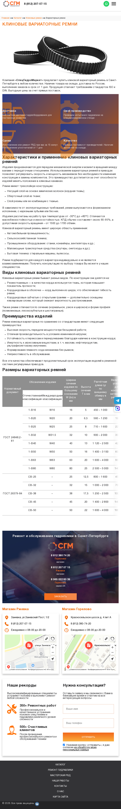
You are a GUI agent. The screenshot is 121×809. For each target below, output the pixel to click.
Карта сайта (60, 797)
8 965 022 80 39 (60, 579)
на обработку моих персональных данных (80, 748)
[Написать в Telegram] (117, 400)
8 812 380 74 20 (60, 556)
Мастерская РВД (60, 775)
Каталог (60, 765)
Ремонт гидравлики (60, 770)
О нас (60, 792)
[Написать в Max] (117, 408)
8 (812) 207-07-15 (35, 4)
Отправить (88, 737)
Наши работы (60, 781)
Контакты (60, 786)
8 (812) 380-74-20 (81, 624)
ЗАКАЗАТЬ (60, 597)
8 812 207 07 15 (60, 567)
